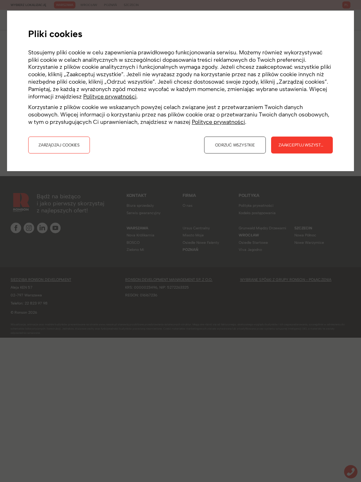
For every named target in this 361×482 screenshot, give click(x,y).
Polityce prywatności (109, 96)
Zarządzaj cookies (59, 145)
